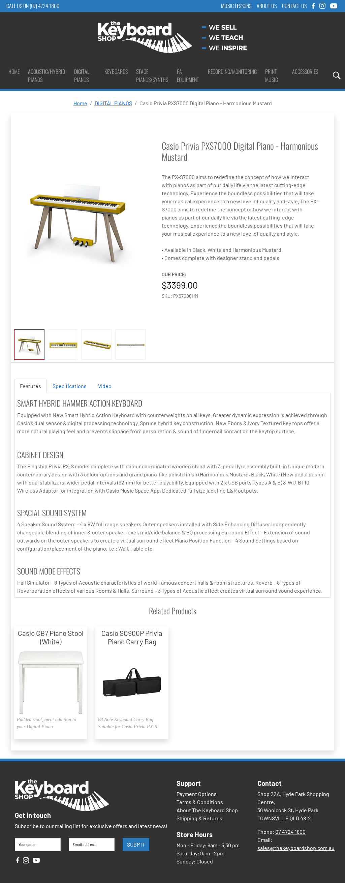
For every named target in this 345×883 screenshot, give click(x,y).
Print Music (271, 75)
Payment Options (197, 794)
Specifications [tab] (70, 386)
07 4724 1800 (290, 831)
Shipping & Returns (199, 818)
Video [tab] (105, 386)
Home (14, 71)
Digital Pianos (81, 75)
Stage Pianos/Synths (152, 75)
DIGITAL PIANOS (113, 103)
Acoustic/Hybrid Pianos (46, 75)
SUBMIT (136, 844)
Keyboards (116, 71)
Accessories (305, 71)
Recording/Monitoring (232, 71)
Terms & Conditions (200, 802)
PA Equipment (188, 75)
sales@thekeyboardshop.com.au (296, 848)
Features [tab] (30, 386)
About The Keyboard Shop (207, 810)
